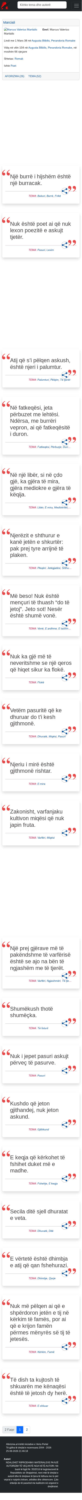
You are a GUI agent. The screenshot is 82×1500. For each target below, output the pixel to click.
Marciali (9, 22)
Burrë (50, 195)
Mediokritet (61, 507)
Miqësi (53, 736)
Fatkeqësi (43, 446)
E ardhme (51, 628)
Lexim (50, 249)
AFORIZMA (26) (14, 76)
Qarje (52, 1278)
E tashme (64, 628)
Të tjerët (65, 379)
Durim (66, 446)
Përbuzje (56, 446)
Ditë (51, 1230)
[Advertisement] (41, 124)
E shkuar (42, 1405)
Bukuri (41, 195)
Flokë (40, 682)
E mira (49, 507)
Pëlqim (54, 379)
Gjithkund (43, 1129)
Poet (13, 65)
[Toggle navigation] (76, 6)
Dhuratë (42, 736)
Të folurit (42, 1028)
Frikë (58, 195)
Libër (40, 507)
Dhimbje (42, 1278)
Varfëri (41, 837)
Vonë (40, 628)
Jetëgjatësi (53, 567)
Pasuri (41, 249)
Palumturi (43, 379)
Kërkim (41, 1351)
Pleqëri (41, 567)
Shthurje (67, 567)
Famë (50, 1351)
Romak (19, 58)
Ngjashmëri (54, 980)
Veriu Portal (42, 1444)
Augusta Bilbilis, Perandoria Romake (53, 40)
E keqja (53, 1183)
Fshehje (42, 1183)
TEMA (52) (34, 76)
